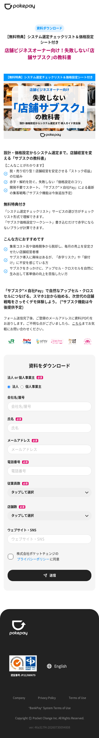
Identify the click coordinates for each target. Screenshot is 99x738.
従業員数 (13, 483)
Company (19, 697)
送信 (53, 575)
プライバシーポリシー (33, 559)
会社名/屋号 (16, 397)
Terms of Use (77, 697)
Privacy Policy (47, 697)
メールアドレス (18, 440)
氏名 (10, 419)
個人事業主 (33, 386)
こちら (77, 323)
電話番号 (13, 462)
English (62, 666)
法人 (15, 386)
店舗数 (12, 506)
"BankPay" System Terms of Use (50, 708)
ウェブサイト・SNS (21, 530)
